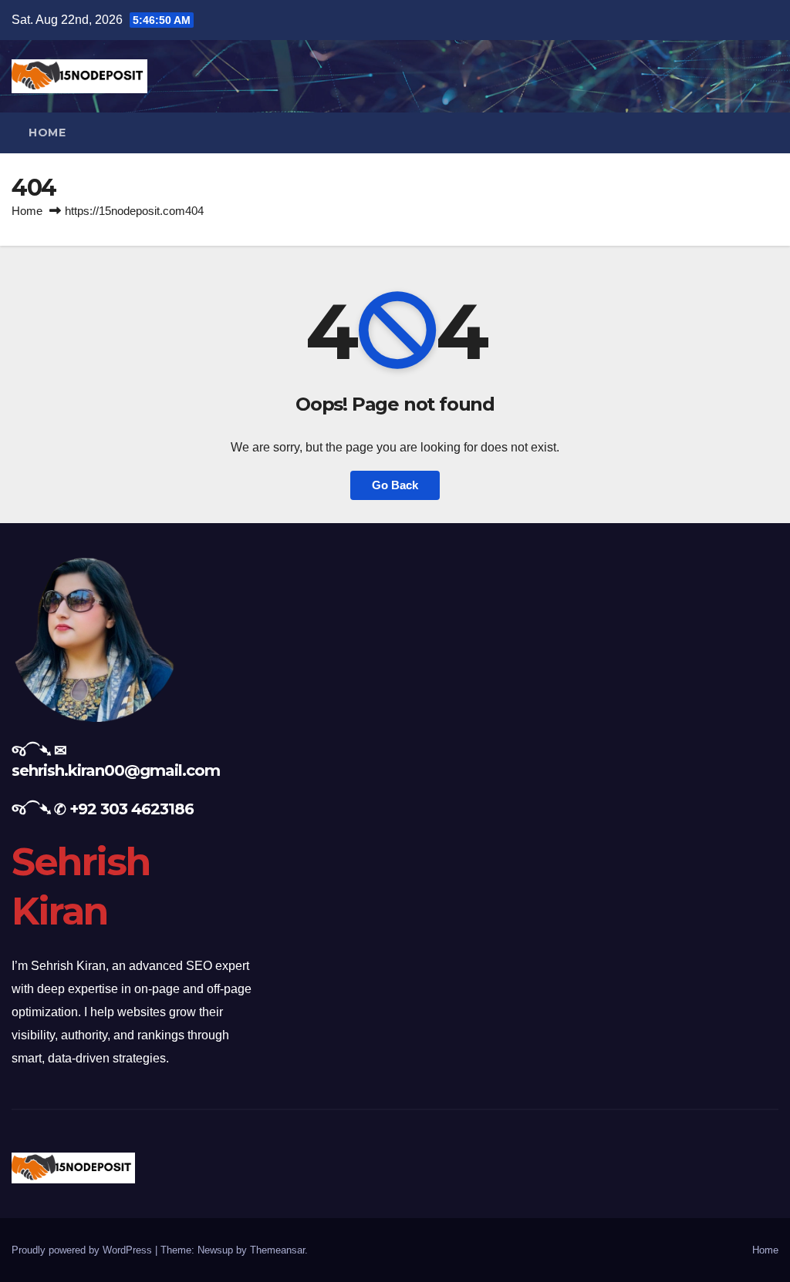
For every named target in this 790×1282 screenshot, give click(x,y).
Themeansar (277, 1250)
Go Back (395, 485)
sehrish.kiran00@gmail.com (116, 770)
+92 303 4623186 (131, 809)
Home (47, 132)
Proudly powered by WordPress (83, 1250)
